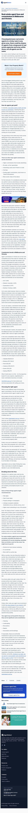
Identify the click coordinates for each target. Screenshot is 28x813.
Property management (6, 767)
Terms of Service (13, 805)
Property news (5, 765)
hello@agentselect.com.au (10, 792)
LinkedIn (18, 680)
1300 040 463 (7, 789)
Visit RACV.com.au (6, 381)
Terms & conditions (6, 781)
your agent (22, 239)
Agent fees (4, 754)
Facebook (12, 680)
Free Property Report (14, 73)
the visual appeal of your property (14, 605)
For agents (4, 777)
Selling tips (4, 758)
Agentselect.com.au (14, 418)
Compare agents (5, 752)
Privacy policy (5, 779)
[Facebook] (2, 745)
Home (3, 8)
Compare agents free (14, 695)
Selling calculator (5, 756)
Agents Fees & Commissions (11, 8)
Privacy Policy (5, 805)
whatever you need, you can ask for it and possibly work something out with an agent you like (14, 655)
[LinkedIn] (4, 745)
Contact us (4, 769)
